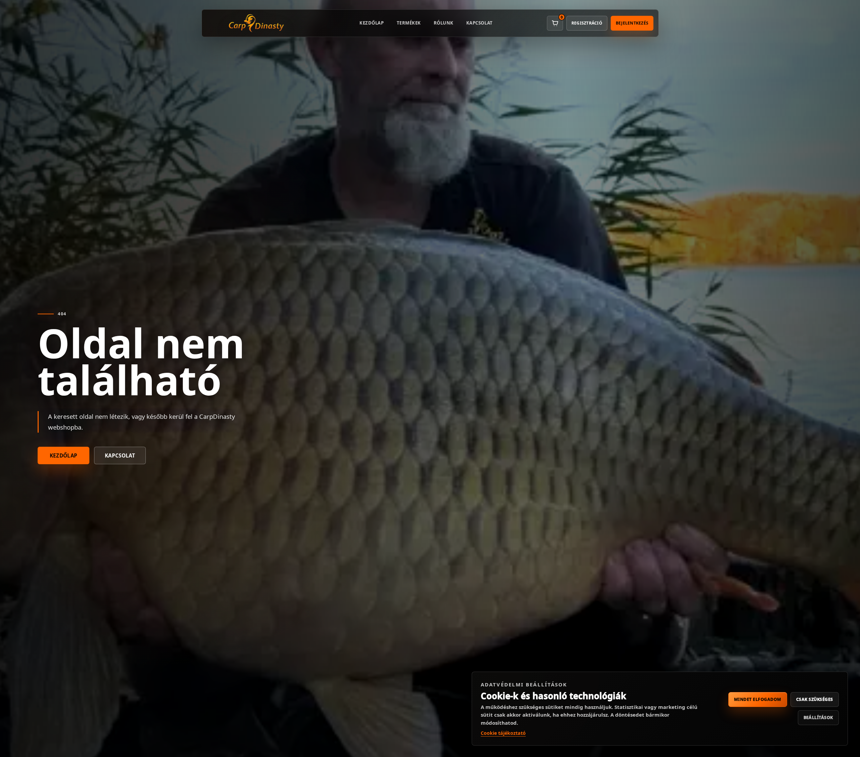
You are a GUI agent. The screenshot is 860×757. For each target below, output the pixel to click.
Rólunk (444, 23)
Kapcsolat (479, 23)
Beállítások (818, 717)
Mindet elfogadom (757, 699)
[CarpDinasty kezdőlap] (256, 23)
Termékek (409, 23)
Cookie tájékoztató (503, 733)
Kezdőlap (371, 23)
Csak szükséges (814, 699)
